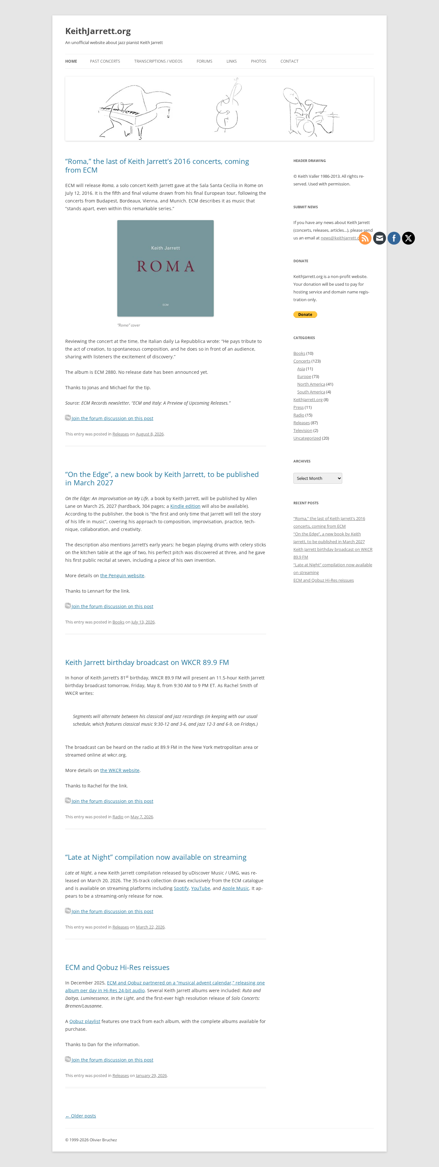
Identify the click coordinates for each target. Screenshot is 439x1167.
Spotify (181, 888)
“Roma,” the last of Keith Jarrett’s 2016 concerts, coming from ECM (157, 165)
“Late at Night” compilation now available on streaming (155, 857)
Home (71, 61)
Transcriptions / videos (158, 61)
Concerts (301, 361)
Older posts (80, 1116)
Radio (117, 817)
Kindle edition (185, 506)
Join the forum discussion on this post (111, 418)
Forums (204, 61)
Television (302, 430)
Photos (258, 61)
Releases (120, 434)
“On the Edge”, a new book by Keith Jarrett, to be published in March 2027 (162, 478)
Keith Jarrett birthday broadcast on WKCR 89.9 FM (147, 662)
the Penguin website (122, 575)
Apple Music (235, 888)
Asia (301, 369)
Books (118, 622)
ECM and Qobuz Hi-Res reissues (117, 967)
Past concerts (105, 61)
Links (232, 61)
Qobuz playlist (84, 1021)
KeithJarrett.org (98, 31)
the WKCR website (119, 770)
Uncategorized (307, 438)
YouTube (200, 888)
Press (298, 407)
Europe (304, 376)
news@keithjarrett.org (342, 238)
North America (311, 384)
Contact (290, 61)
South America (311, 392)
